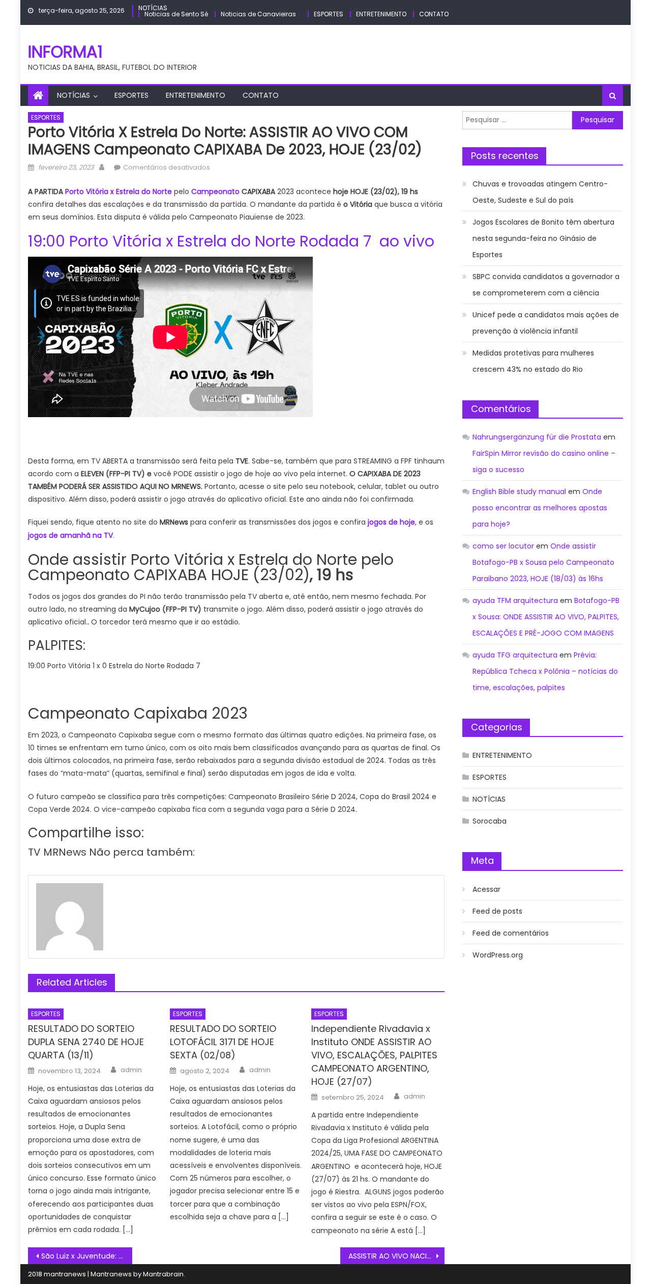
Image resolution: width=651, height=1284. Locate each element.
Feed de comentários (510, 933)
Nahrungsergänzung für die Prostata (536, 437)
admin (131, 1070)
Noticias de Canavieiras (258, 14)
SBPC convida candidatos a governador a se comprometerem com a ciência (545, 284)
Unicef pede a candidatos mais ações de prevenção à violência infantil (545, 323)
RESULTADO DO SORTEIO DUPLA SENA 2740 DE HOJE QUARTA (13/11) (86, 1041)
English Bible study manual (519, 491)
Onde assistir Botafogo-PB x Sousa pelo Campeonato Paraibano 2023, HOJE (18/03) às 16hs (543, 562)
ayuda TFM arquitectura (515, 600)
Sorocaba (489, 821)
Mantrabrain (163, 1274)
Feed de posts (497, 911)
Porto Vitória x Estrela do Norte (118, 191)
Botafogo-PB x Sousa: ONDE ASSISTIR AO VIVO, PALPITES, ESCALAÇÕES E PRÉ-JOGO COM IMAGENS (545, 616)
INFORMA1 (65, 51)
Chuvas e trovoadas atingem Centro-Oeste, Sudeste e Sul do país (540, 192)
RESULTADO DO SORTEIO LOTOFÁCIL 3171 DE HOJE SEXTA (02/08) (223, 1041)
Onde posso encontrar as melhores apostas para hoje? (539, 507)
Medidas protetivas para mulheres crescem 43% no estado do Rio (533, 361)
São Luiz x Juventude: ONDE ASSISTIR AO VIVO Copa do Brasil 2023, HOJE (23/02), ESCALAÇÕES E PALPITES (86, 1256)
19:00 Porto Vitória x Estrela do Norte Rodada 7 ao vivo (231, 241)
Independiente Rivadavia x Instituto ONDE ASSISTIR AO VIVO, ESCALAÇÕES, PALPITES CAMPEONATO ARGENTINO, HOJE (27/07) (374, 1055)
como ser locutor (503, 546)
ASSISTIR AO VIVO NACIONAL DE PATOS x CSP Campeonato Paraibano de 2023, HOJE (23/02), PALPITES (396, 1256)
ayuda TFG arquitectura (514, 655)
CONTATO (434, 14)
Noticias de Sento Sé (176, 14)
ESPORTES (328, 14)
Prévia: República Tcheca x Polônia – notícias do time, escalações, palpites (545, 671)
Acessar (486, 889)
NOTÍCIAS (152, 8)
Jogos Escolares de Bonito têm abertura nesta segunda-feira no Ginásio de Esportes (543, 238)
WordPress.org (497, 955)
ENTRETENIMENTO (381, 14)
